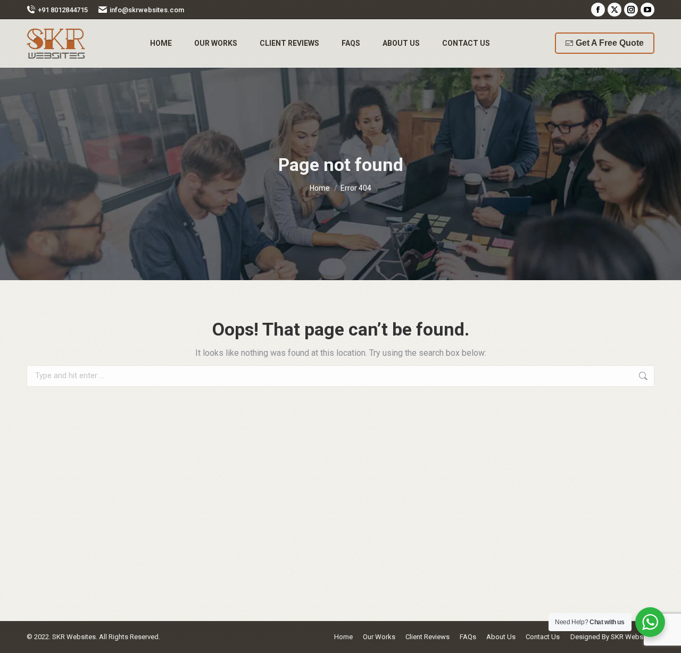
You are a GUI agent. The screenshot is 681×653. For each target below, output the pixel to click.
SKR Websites (632, 637)
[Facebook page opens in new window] (598, 10)
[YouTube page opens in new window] (647, 10)
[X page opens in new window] (614, 10)
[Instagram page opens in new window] (631, 10)
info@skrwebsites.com (147, 10)
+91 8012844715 (63, 10)
